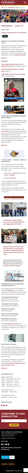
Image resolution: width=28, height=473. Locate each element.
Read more (4, 58)
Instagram (12, 175)
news (20, 55)
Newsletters (11, 7)
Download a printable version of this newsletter (14, 32)
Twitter (6, 175)
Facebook (15, 173)
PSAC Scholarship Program (11, 324)
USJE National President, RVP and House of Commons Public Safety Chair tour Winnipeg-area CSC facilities (14, 222)
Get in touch (4, 441)
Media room (6, 449)
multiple (16, 55)
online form (13, 178)
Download (5, 36)
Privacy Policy (9, 470)
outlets (24, 55)
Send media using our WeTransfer (11, 447)
